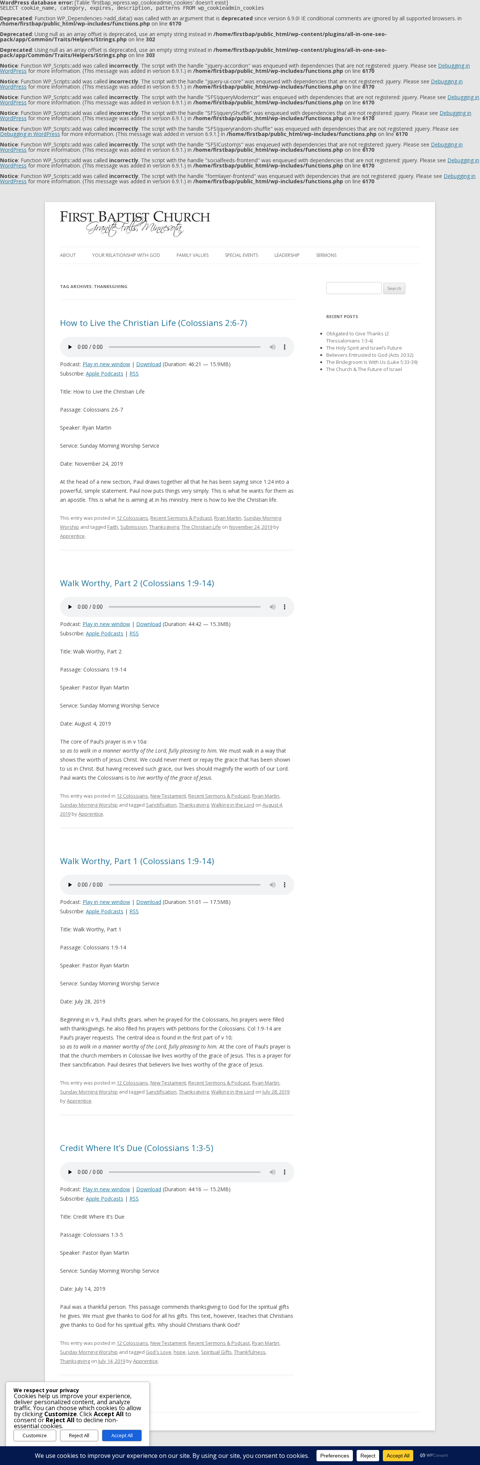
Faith (112, 527)
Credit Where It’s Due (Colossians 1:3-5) (136, 1147)
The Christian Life (201, 527)
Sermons (326, 255)
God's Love (158, 1352)
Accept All (122, 1435)
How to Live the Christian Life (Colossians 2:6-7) (153, 322)
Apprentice (72, 536)
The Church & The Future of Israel (364, 369)
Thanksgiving (164, 527)
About (68, 255)
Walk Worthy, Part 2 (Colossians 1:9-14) (137, 582)
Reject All (79, 1435)
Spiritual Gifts (216, 1352)
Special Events (241, 255)
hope (180, 1352)
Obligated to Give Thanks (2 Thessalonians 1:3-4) (357, 337)
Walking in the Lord (232, 804)
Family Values (192, 255)
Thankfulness (250, 1352)
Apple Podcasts (104, 373)
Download (148, 364)
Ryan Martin (228, 517)
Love (193, 1352)
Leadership (287, 255)
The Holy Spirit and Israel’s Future (364, 347)
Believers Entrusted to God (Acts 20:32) (369, 355)
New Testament (168, 795)
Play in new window (106, 364)
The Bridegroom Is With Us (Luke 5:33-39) (371, 362)
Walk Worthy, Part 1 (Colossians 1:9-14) (137, 860)
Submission (133, 527)
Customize (34, 1435)
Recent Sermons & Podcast (181, 517)
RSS (134, 373)
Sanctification (161, 804)
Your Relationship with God (126, 255)
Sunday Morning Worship (89, 804)
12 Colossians (132, 517)
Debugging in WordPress (30, 133)
